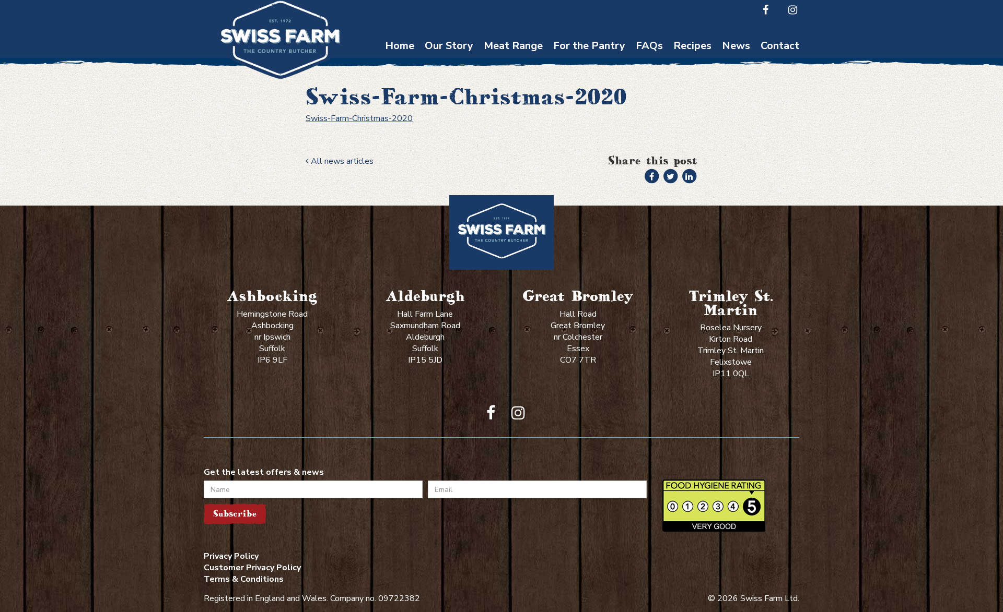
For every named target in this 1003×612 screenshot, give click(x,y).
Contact (780, 46)
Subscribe (234, 513)
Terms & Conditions (244, 579)
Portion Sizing (649, 83)
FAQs (649, 46)
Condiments (589, 113)
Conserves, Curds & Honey (589, 88)
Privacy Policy (231, 556)
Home (399, 46)
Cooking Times (649, 63)
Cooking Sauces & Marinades (589, 139)
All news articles (341, 161)
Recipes (692, 46)
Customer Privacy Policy (252, 567)
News (736, 46)
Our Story (449, 46)
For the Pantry (589, 46)
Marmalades (589, 164)
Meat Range (513, 46)
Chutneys (590, 63)
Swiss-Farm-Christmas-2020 (359, 118)
